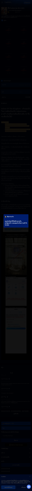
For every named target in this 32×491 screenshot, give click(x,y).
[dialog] (16, 221)
